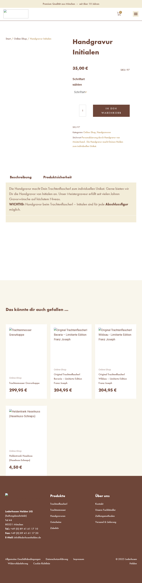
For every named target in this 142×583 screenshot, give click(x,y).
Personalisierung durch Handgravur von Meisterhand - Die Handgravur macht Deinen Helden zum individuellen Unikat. (98, 142)
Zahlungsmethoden (105, 516)
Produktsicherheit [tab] (57, 177)
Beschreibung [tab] (21, 177)
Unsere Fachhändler (105, 510)
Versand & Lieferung (105, 522)
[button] (136, 14)
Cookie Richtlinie (41, 563)
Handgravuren (104, 132)
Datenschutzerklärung (57, 559)
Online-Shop (20, 38)
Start (8, 38)
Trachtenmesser (58, 510)
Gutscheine (55, 522)
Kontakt (99, 504)
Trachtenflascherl (58, 504)
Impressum (78, 559)
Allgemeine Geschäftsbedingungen (23, 559)
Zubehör (54, 528)
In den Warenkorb (111, 111)
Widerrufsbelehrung (18, 563)
